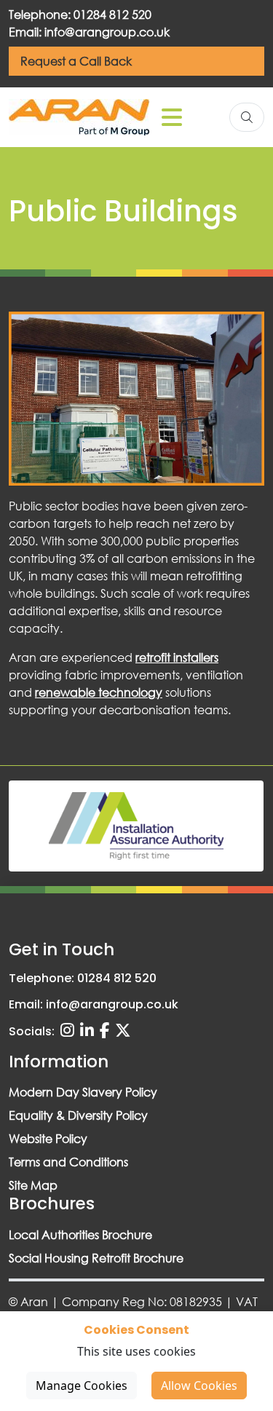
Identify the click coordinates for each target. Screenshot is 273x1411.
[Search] (247, 117)
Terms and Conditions (68, 1161)
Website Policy (48, 1138)
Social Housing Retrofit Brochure (96, 1257)
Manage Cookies (81, 1386)
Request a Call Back (76, 60)
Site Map (33, 1185)
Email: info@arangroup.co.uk (89, 31)
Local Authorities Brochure (80, 1234)
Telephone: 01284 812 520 (80, 14)
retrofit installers (176, 657)
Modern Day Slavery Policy (83, 1091)
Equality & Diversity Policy (78, 1115)
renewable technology (98, 692)
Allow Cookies (199, 1386)
